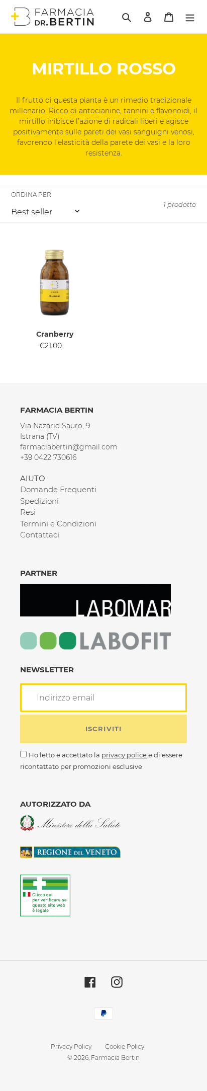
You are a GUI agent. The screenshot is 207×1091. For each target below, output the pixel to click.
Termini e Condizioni (58, 523)
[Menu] (189, 17)
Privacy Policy (71, 1046)
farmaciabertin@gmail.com (69, 446)
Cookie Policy (124, 1046)
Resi (28, 512)
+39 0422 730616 (48, 457)
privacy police (124, 755)
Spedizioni (39, 501)
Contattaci (39, 534)
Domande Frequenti (58, 489)
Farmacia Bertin (115, 1057)
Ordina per (31, 194)
